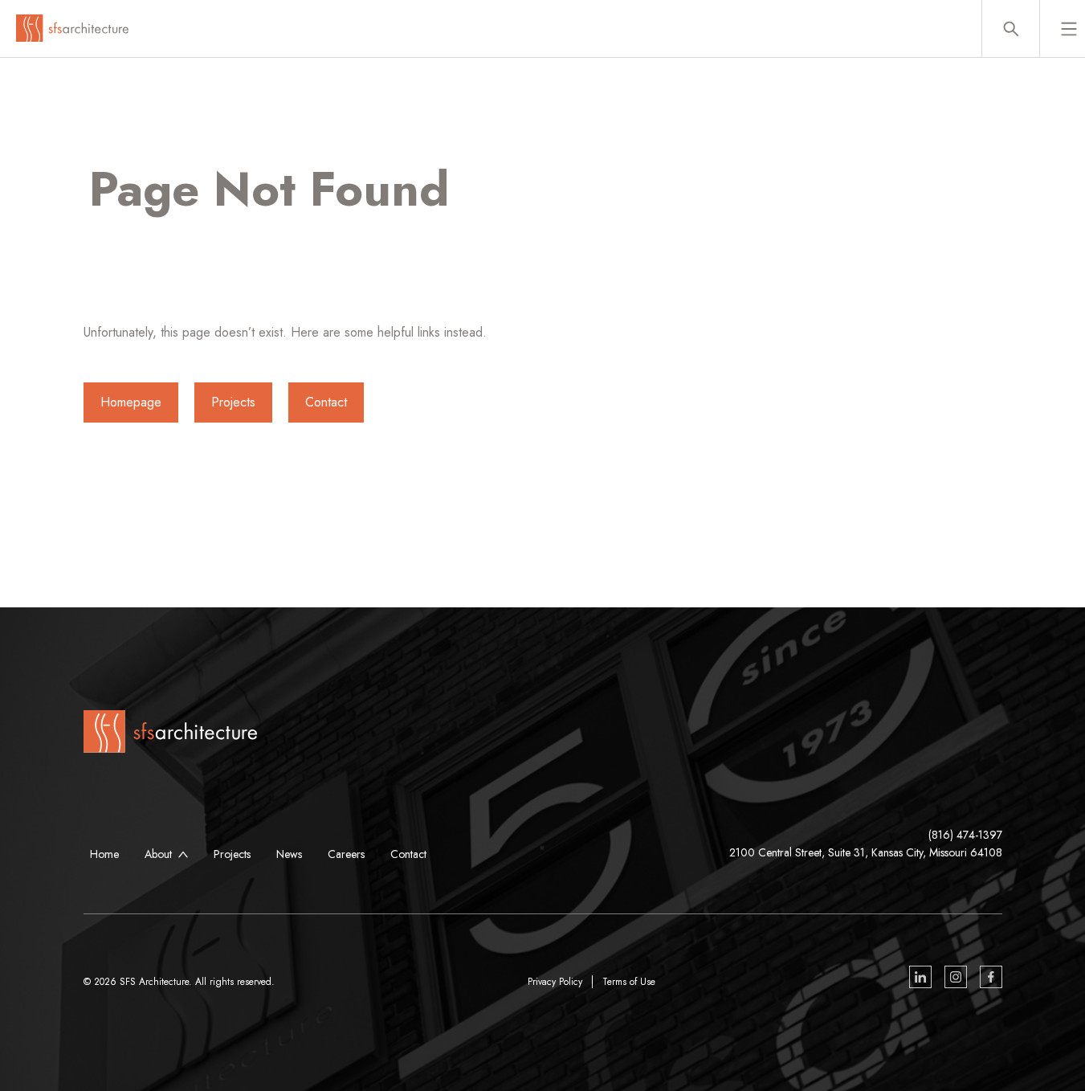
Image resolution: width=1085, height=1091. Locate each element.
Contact (326, 402)
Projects (233, 402)
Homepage (130, 402)
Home (104, 854)
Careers (346, 854)
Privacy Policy (555, 982)
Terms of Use (628, 982)
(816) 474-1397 (965, 835)
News (289, 854)
